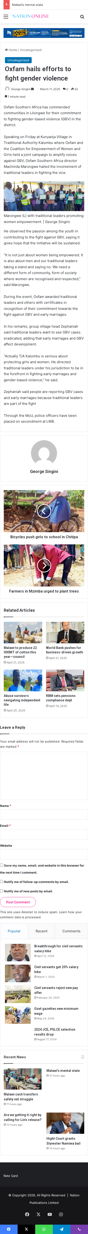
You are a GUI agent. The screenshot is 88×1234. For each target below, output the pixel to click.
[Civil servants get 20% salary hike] (18, 973)
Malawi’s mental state (27, 5)
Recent (41, 931)
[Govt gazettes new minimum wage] (18, 1015)
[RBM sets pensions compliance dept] (65, 680)
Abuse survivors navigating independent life (22, 700)
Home (12, 50)
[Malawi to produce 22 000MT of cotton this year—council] (23, 632)
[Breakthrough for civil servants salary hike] (18, 952)
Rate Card (11, 1176)
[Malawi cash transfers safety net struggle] (23, 1079)
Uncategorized (31, 50)
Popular (14, 931)
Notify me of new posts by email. (28, 891)
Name (5, 806)
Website (6, 845)
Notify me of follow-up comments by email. (36, 882)
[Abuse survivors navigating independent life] (23, 680)
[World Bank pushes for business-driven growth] (65, 632)
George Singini (20, 89)
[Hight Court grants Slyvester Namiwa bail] (65, 1123)
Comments (71, 931)
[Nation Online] (30, 16)
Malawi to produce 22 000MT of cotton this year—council (20, 652)
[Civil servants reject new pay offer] (18, 994)
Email (5, 826)
